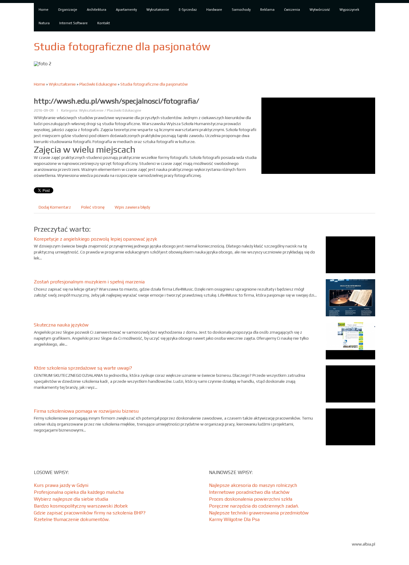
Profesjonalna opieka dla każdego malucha (79, 492)
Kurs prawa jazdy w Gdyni (61, 485)
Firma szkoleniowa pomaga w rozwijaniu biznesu (86, 411)
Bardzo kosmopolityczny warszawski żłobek (81, 506)
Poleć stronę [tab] (92, 207)
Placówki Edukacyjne (98, 84)
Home (39, 84)
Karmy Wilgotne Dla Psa (234, 519)
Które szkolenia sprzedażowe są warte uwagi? (83, 368)
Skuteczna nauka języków (61, 325)
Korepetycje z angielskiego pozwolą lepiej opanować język (95, 239)
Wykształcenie (62, 84)
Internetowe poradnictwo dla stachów (249, 492)
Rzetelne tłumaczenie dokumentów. (72, 519)
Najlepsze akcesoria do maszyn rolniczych (253, 485)
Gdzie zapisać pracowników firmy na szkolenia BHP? (90, 513)
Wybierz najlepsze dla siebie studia (71, 499)
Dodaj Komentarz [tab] (55, 207)
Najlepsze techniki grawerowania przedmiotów (259, 513)
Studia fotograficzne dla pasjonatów (154, 84)
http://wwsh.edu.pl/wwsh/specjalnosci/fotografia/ (116, 101)
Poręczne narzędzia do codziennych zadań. (254, 506)
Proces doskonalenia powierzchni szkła (250, 499)
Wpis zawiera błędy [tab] (132, 207)
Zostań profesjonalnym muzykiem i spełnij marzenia (89, 282)
